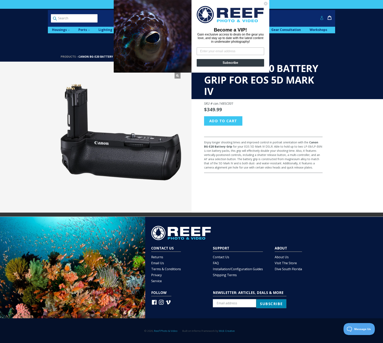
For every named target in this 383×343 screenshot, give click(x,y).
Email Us (157, 263)
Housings (63, 29)
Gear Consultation (286, 30)
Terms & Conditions (166, 269)
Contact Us (221, 257)
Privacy (156, 275)
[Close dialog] (266, 4)
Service (156, 281)
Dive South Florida (288, 269)
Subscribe (230, 62)
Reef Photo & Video (166, 331)
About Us (282, 257)
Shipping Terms (225, 275)
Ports (86, 29)
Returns (157, 257)
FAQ (216, 263)
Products (68, 56)
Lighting (109, 29)
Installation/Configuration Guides (238, 269)
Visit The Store (286, 263)
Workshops (318, 30)
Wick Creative (227, 331)
